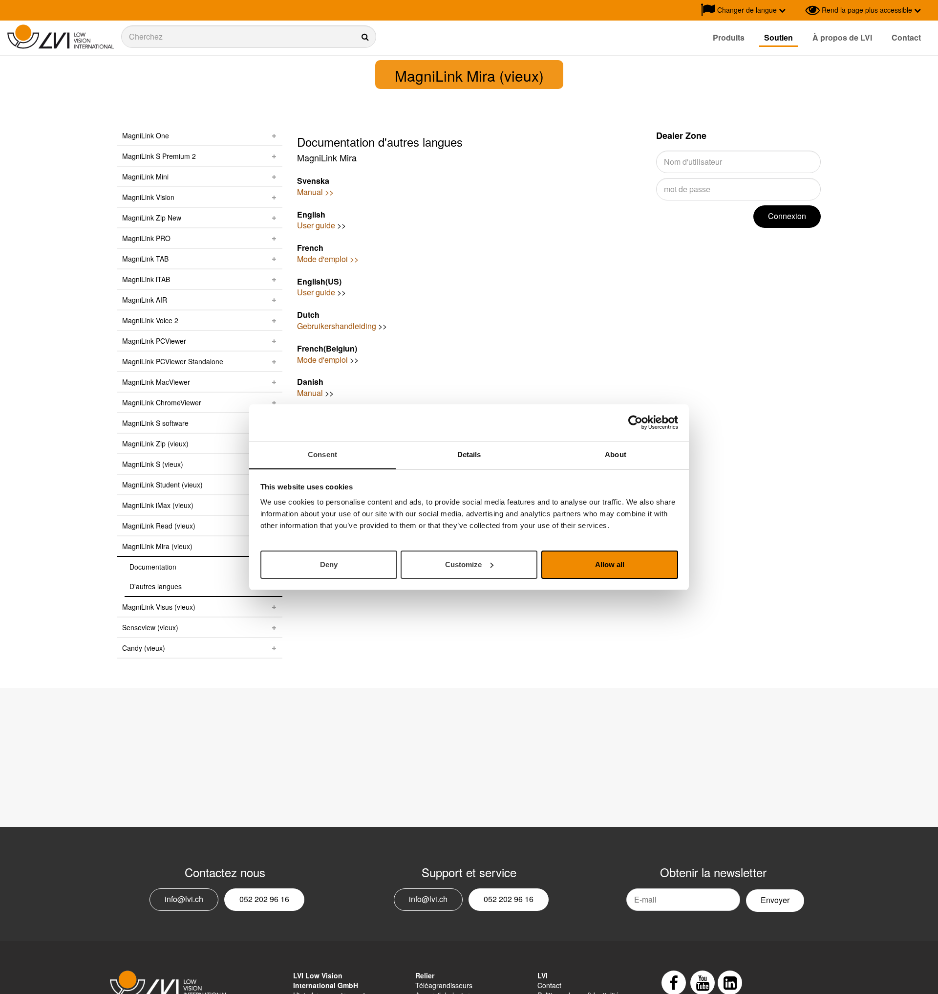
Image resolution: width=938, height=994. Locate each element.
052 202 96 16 (264, 899)
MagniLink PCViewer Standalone (172, 361)
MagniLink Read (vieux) (158, 525)
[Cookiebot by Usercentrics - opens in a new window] (635, 422)
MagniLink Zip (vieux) (155, 443)
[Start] (60, 37)
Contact (906, 37)
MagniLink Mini (145, 176)
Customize (463, 564)
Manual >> (315, 192)
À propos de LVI (842, 37)
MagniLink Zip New (151, 217)
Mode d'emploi (322, 359)
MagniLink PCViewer (154, 341)
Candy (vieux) (143, 648)
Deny (329, 564)
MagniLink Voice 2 (150, 320)
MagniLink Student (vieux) (162, 484)
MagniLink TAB (145, 259)
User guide (316, 225)
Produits (729, 37)
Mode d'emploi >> (328, 259)
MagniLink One (145, 135)
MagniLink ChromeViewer (161, 402)
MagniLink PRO (146, 238)
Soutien (778, 37)
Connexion (787, 215)
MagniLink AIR (144, 300)
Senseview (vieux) (150, 627)
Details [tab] (469, 454)
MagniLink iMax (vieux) (157, 505)
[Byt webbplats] (795, 10)
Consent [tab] (322, 454)
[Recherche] (248, 36)
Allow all (609, 564)
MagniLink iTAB (146, 279)
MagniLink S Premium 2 (159, 156)
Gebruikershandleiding (336, 325)
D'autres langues (155, 586)
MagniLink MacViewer (156, 382)
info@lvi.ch (184, 899)
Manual (310, 392)
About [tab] (615, 454)
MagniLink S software (155, 423)
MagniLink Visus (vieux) (158, 607)
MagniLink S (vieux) (152, 464)
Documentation (152, 567)
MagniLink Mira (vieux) (157, 546)
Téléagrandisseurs (443, 985)
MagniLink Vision (148, 197)
